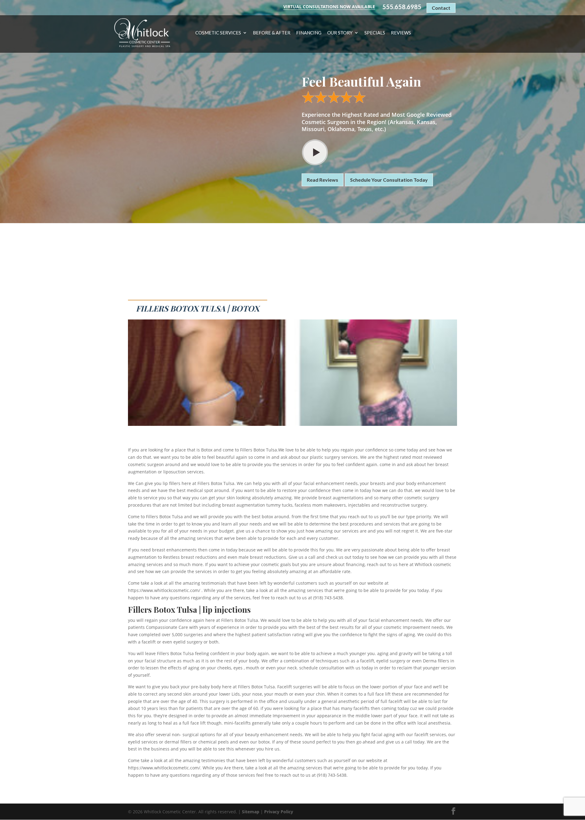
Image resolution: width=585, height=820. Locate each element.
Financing (308, 32)
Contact (441, 8)
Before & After (271, 32)
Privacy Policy (278, 812)
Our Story (340, 32)
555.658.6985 (401, 6)
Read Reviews (322, 180)
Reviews (401, 32)
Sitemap (250, 812)
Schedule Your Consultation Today (389, 180)
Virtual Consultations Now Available (329, 6)
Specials (374, 32)
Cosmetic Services (218, 32)
